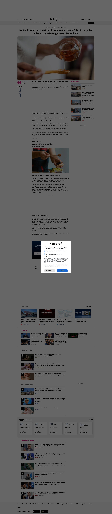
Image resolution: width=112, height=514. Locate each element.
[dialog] (56, 257)
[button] (56, 256)
